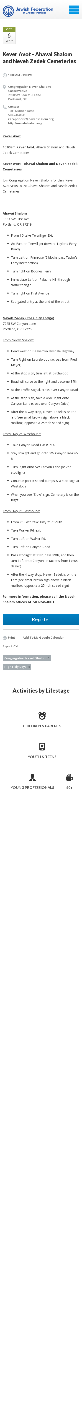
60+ (69, 787)
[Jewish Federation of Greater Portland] (28, 11)
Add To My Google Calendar (43, 637)
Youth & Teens (42, 756)
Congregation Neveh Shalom (27, 658)
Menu (74, 10)
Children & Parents (42, 726)
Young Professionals (32, 787)
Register (41, 619)
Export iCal (10, 646)
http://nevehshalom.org (25, 123)
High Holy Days (17, 667)
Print (11, 637)
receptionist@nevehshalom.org (31, 119)
